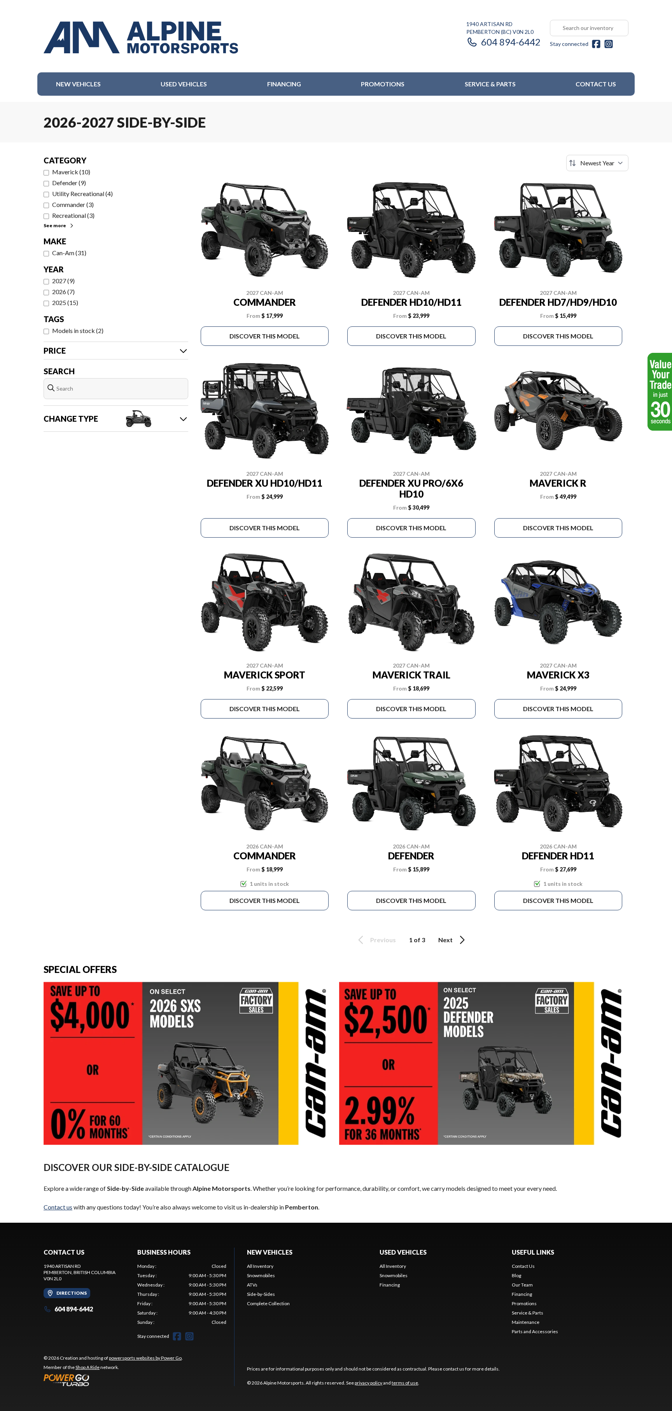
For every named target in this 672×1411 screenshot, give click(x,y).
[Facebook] (596, 44)
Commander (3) (73, 204)
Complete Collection (268, 1303)
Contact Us (596, 84)
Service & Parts (490, 84)
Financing (284, 84)
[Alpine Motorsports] (141, 37)
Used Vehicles (184, 84)
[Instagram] (608, 44)
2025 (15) (65, 302)
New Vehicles (78, 84)
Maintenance (525, 1322)
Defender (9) (69, 182)
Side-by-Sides (261, 1294)
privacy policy (368, 1383)
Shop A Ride (87, 1367)
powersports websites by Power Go (145, 1358)
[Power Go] (113, 1380)
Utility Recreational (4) (82, 193)
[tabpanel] (181, 1294)
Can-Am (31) (69, 252)
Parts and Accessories (535, 1331)
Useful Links (533, 1252)
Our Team (522, 1285)
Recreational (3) (73, 215)
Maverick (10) (71, 171)
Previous (383, 939)
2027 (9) (63, 280)
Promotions (382, 84)
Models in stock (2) (77, 330)
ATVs (252, 1285)
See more (55, 225)
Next (445, 939)
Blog (516, 1275)
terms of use (405, 1383)
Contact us (58, 1207)
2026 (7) (63, 291)
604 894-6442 (511, 41)
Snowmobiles (261, 1275)
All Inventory (260, 1266)
